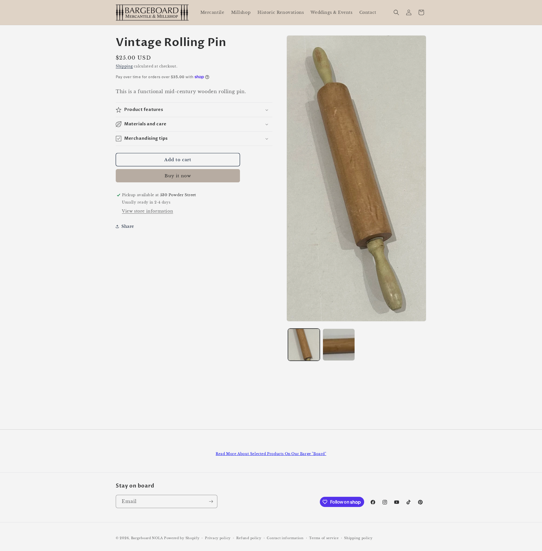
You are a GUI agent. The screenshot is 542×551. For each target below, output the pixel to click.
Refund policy (248, 538)
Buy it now (178, 175)
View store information (147, 211)
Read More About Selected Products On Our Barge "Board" (271, 454)
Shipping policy (358, 538)
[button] (396, 12)
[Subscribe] (211, 501)
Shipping (124, 66)
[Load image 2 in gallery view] (339, 344)
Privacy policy (218, 538)
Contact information (285, 538)
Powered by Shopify (182, 538)
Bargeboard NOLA (147, 538)
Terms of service (323, 538)
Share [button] (127, 226)
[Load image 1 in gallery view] (304, 344)
